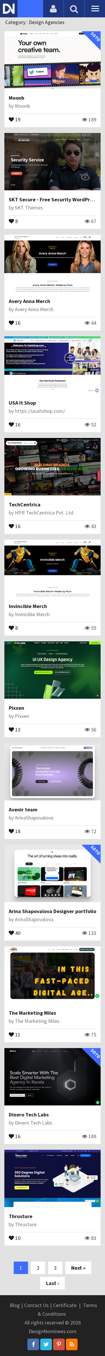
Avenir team (23, 809)
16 (17, 322)
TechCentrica (25, 504)
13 (17, 729)
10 (17, 1237)
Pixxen (16, 708)
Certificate (64, 1305)
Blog (15, 1305)
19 (17, 119)
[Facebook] (33, 1344)
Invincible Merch (28, 606)
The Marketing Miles (32, 1013)
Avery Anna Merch (29, 301)
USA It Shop (22, 402)
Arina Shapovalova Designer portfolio (52, 911)
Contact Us (36, 1305)
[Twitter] (46, 1344)
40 (17, 932)
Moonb (16, 97)
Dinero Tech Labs (29, 1114)
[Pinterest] (59, 1344)
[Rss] (72, 1344)
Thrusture (20, 1216)
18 (17, 831)
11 (17, 1034)
